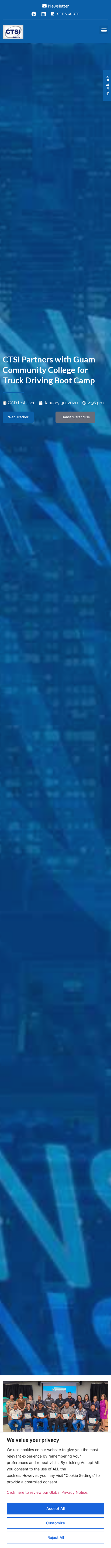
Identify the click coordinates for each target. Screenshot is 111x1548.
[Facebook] (34, 14)
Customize (55, 1523)
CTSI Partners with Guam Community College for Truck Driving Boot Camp (49, 369)
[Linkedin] (43, 14)
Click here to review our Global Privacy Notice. (47, 1492)
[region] (55, 1490)
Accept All (55, 1508)
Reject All (55, 1537)
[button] (103, 30)
